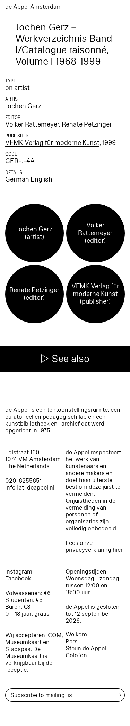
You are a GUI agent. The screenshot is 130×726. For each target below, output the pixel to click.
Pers (72, 641)
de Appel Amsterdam (33, 7)
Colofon (76, 655)
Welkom (76, 635)
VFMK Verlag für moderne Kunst (52, 142)
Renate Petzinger (87, 124)
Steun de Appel (86, 648)
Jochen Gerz (23, 106)
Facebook (18, 579)
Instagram (18, 572)
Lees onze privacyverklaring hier (94, 546)
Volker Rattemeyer (32, 124)
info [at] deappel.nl (29, 488)
